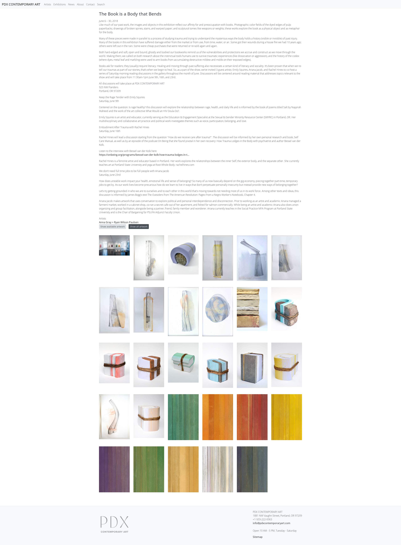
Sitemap (258, 537)
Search (101, 4)
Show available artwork (112, 226)
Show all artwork (138, 226)
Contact (90, 4)
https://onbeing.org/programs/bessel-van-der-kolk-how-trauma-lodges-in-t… (144, 154)
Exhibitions (59, 4)
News (71, 4)
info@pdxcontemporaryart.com (271, 523)
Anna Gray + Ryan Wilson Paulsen (118, 222)
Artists (47, 4)
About (80, 4)
